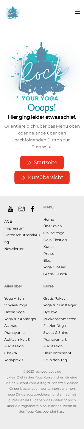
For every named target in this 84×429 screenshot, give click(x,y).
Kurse (48, 246)
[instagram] (21, 207)
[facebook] (33, 207)
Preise (48, 253)
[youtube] (10, 207)
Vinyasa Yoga (15, 305)
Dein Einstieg (55, 240)
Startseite (45, 162)
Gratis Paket (54, 298)
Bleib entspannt (57, 353)
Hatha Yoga (14, 312)
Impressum (14, 228)
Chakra (10, 353)
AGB (8, 221)
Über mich (52, 226)
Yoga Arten (14, 298)
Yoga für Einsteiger (60, 305)
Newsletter (14, 249)
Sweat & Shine (55, 332)
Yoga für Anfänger (20, 319)
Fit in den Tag (55, 360)
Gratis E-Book (55, 274)
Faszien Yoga (54, 325)
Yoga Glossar (54, 267)
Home (48, 219)
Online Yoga (53, 233)
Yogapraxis (13, 360)
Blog (47, 260)
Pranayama (14, 332)
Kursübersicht (45, 177)
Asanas (10, 325)
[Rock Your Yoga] (13, 11)
